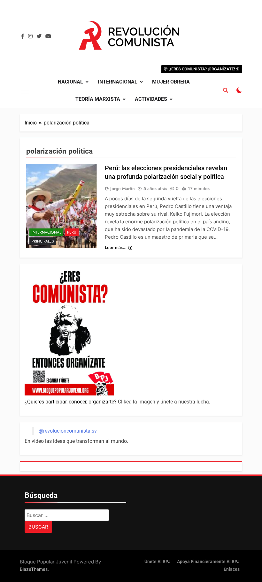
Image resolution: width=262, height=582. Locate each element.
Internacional (117, 82)
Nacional (70, 82)
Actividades (151, 99)
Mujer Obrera (171, 82)
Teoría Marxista (97, 99)
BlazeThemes (34, 569)
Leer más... (116, 247)
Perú (71, 232)
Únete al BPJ (157, 561)
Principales (43, 241)
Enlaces (232, 569)
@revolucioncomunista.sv (68, 431)
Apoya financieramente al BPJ (208, 561)
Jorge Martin (122, 188)
